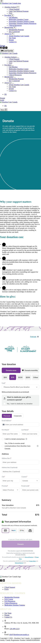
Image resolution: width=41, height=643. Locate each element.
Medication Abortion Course (18, 69)
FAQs (6, 589)
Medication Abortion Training (14, 605)
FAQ (10, 63)
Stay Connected (14, 81)
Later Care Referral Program (18, 61)
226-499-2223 (14, 629)
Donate (11, 89)
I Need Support (14, 59)
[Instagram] (1, 581)
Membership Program (16, 79)
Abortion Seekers (10, 57)
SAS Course (8, 599)
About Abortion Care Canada (19, 85)
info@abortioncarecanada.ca (19, 634)
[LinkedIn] (4, 581)
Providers (7, 65)
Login (2, 100)
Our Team (12, 87)
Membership (8, 77)
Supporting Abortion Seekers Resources (22, 73)
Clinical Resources (15, 75)
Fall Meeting (13, 67)
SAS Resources (9, 601)
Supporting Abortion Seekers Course (21, 71)
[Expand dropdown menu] (18, 57)
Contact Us (13, 91)
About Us (7, 83)
